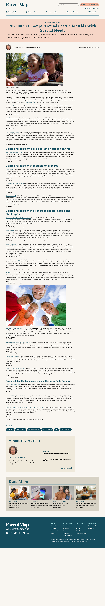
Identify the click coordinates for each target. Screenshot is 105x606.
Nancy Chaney (19, 47)
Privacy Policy (93, 526)
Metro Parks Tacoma (59, 381)
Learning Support (65, 429)
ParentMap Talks (81, 533)
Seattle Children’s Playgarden (14, 260)
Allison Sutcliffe (58, 507)
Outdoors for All (10, 272)
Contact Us (54, 531)
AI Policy (91, 528)
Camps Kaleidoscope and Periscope (16, 395)
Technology (34, 501)
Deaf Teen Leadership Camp (14, 152)
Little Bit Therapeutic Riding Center (16, 328)
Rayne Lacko (80, 507)
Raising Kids (10, 429)
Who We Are (55, 526)
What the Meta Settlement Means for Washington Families (41, 504)
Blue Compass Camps (12, 132)
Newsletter (79, 531)
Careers (53, 528)
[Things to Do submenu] (18, 11)
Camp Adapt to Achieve (13, 384)
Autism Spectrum (47, 429)
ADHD (56, 429)
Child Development (14, 501)
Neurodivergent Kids (52, 22)
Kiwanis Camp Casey (12, 356)
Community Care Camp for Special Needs (18, 218)
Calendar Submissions (67, 534)
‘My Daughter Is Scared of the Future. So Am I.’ (18, 504)
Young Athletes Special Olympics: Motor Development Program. (24, 407)
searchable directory (30, 102)
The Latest (96, 8)
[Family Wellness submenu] (80, 11)
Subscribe (88, 8)
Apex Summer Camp (12, 118)
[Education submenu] (98, 11)
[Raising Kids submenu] (38, 11)
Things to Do (46, 451)
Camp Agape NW (11, 196)
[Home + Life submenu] (58, 11)
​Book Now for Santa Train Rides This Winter (56, 453)
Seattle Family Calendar (90, 4)
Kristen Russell (36, 507)
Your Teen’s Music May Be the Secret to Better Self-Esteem (86, 504)
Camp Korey (9, 169)
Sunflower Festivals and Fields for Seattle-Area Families (57, 459)
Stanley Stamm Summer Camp (15, 183)
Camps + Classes (20, 429)
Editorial (66, 528)
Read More (65, 468)
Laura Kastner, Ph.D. (14, 507)
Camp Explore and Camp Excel (15, 368)
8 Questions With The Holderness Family (60, 504)
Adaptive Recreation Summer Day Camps (18, 342)
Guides (78, 528)
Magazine (79, 526)
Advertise (66, 526)
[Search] (77, 5)
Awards (53, 533)
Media (65, 531)
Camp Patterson (10, 230)
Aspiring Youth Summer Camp (15, 106)
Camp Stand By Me (11, 244)
